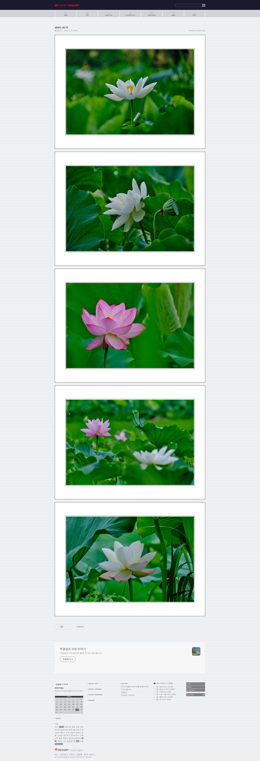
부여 (56, 727)
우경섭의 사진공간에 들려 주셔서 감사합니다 (81, 653)
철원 (60, 738)
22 (81, 707)
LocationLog (130, 13)
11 (65, 704)
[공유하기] (66, 627)
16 (57, 707)
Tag (87, 13)
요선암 (59, 735)
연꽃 (77, 741)
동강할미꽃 (71, 741)
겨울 (74, 730)
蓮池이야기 (59, 30)
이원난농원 (59, 744)
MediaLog (108, 13)
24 (61, 709)
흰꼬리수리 (75, 735)
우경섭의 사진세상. (128, 695)
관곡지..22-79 (61, 27)
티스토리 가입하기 (77, 750)
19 (69, 707)
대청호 (65, 738)
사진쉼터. (124, 692)
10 (61, 704)
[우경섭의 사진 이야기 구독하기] (195, 694)
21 (77, 707)
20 (73, 707)
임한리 (78, 732)
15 (81, 704)
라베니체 (68, 727)
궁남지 (59, 741)
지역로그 (72, 754)
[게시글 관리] (70, 627)
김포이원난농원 (66, 730)
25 (65, 709)
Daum (72, 757)
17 (61, 707)
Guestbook (151, 13)
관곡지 (61, 727)
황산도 (62, 732)
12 (69, 704)
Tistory (88, 757)
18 (65, 707)
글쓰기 (92, 754)
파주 (56, 738)
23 (57, 709)
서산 (64, 741)
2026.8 (69, 696)
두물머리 (77, 738)
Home (65, 13)
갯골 (77, 727)
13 (73, 704)
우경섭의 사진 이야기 (67, 5)
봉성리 (72, 732)
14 (77, 704)
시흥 (81, 735)
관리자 (85, 754)
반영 (68, 732)
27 (73, 709)
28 (77, 709)
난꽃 (81, 741)
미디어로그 (63, 754)
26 (69, 709)
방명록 (79, 754)
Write (194, 13)
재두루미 (66, 735)
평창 (73, 727)
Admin (173, 13)
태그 (56, 754)
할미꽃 (71, 738)
